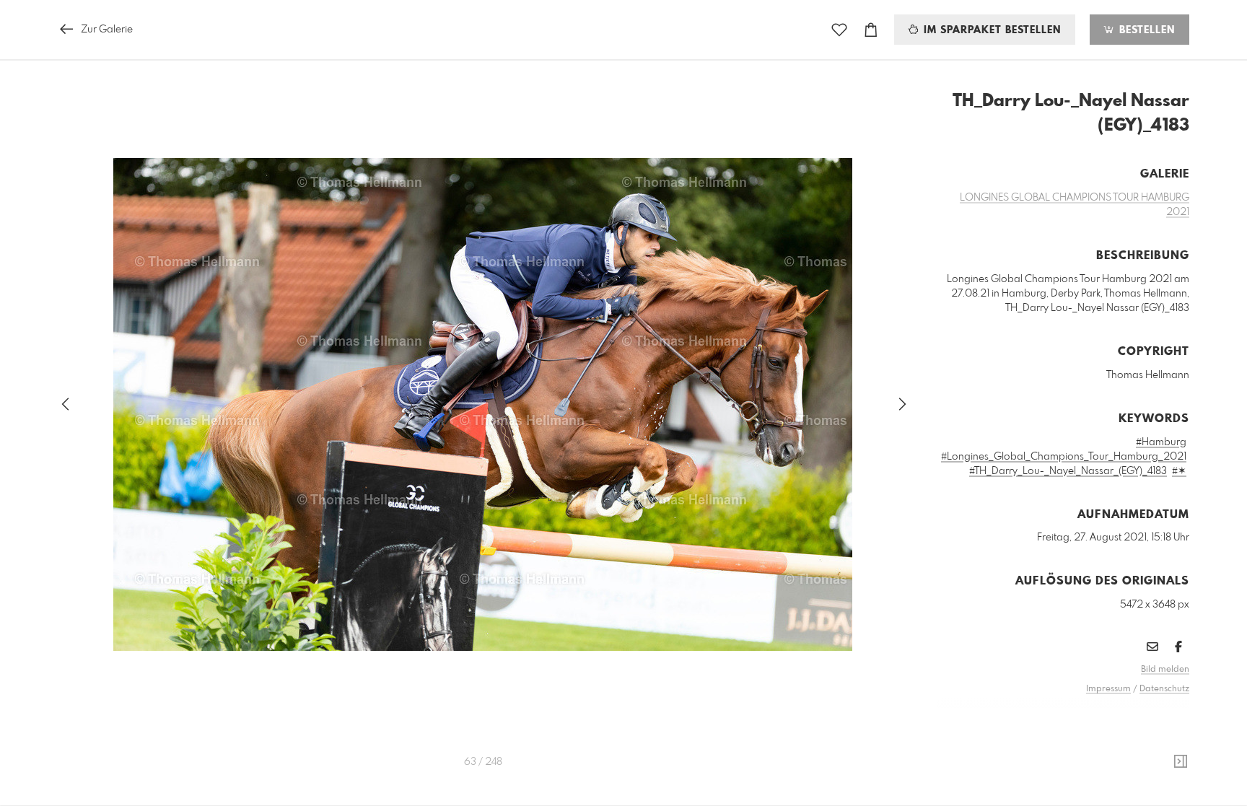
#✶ (1179, 471)
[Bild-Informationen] (1180, 762)
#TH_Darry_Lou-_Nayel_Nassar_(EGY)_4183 (1068, 471)
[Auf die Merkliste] (839, 30)
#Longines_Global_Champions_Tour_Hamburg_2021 (1063, 457)
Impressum (1108, 689)
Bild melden (1165, 669)
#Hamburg (1161, 442)
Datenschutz (1164, 689)
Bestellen (1145, 30)
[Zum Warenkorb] (871, 30)
